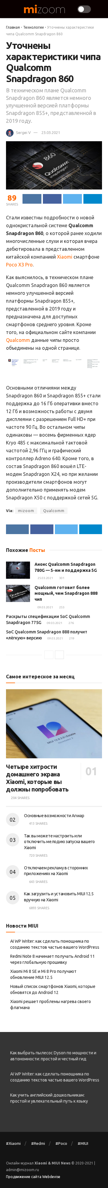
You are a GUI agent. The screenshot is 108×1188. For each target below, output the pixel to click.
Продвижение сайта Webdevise (33, 1177)
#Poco (61, 1143)
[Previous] (48, 655)
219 (71, 638)
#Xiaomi (13, 1143)
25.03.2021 (45, 578)
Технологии (33, 27)
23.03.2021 (50, 132)
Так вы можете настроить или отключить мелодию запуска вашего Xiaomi (59, 841)
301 (61, 578)
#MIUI (83, 1143)
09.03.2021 (45, 607)
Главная (13, 27)
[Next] (59, 655)
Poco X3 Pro (19, 264)
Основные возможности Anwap (54, 815)
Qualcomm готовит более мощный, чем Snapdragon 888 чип (66, 593)
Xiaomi (64, 257)
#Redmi (38, 1143)
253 (61, 607)
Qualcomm (18, 340)
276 (71, 623)
